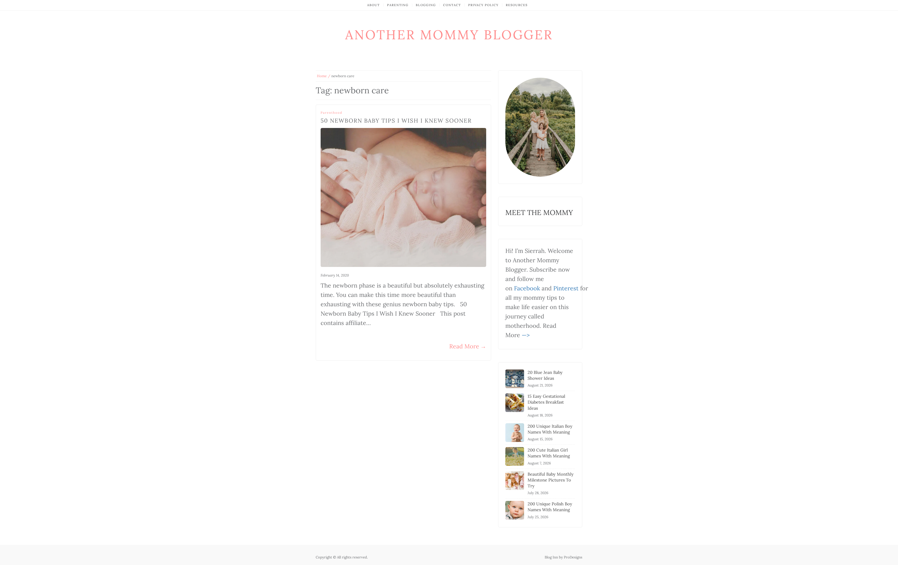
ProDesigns (573, 557)
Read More (467, 346)
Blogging (426, 5)
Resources (517, 5)
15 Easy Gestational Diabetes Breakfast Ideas (546, 402)
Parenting (398, 5)
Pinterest (566, 288)
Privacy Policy (483, 5)
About (373, 5)
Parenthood (331, 113)
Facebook (527, 288)
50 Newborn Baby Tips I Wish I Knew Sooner (396, 120)
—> (526, 335)
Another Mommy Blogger (449, 34)
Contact (452, 5)
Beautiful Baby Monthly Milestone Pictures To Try (551, 479)
